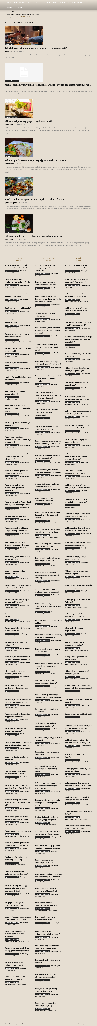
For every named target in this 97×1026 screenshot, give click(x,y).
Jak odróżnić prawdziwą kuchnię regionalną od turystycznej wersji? (48, 666)
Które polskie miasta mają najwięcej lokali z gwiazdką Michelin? (46, 768)
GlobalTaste (24, 719)
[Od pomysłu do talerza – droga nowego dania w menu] (48, 223)
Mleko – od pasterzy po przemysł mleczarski (28, 121)
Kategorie (32, 3)
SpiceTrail (54, 851)
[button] (89, 3)
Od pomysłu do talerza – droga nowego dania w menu (33, 236)
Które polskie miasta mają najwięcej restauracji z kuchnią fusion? (17, 408)
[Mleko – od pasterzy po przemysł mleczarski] (48, 108)
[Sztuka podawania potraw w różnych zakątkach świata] (48, 186)
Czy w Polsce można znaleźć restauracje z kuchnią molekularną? (46, 412)
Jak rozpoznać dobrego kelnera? (18, 831)
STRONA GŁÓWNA (24, 17)
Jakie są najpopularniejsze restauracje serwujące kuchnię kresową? (47, 575)
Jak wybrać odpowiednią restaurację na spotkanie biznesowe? (15, 933)
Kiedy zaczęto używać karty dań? (78, 714)
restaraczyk (8, 51)
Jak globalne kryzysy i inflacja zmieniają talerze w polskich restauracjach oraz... (48, 84)
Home (8, 3)
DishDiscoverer (9, 88)
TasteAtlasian (24, 285)
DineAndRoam (25, 271)
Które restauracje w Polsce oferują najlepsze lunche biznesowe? (45, 267)
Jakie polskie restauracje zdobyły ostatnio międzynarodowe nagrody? (48, 378)
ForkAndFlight (24, 428)
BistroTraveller (85, 576)
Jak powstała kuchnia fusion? (17, 516)
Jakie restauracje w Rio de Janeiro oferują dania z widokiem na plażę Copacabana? (48, 299)
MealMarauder (25, 325)
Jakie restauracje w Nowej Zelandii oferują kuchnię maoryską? (15, 487)
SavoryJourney (9, 239)
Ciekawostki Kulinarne (11, 81)
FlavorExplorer (25, 777)
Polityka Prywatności (71, 3)
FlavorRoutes (9, 124)
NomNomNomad (10, 416)
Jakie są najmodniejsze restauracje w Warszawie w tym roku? (48, 606)
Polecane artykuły (82, 1024)
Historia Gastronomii (11, 117)
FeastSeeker (24, 299)
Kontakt (22, 8)
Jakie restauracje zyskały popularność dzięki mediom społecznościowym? (76, 456)
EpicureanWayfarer (11, 203)
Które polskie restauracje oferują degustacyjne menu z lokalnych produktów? (78, 339)
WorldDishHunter (10, 621)
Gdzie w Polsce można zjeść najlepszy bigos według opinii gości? (46, 347)
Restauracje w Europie (11, 156)
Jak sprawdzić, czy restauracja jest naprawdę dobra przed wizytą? (47, 802)
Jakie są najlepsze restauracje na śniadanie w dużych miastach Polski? (48, 515)
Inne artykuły (9, 44)
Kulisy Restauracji (10, 232)
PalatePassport (55, 319)
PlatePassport (9, 163)
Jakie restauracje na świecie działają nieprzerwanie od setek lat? (17, 802)
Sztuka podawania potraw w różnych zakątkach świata (34, 199)
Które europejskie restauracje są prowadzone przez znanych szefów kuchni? (48, 785)
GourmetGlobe (25, 894)
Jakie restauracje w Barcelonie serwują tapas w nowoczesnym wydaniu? (47, 330)
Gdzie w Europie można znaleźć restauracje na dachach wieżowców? (17, 456)
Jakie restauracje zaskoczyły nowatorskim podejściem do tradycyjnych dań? (16, 888)
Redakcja (11, 8)
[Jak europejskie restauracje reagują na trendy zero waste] (48, 147)
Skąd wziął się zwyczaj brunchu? (18, 308)
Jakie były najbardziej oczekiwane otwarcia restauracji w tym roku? (18, 439)
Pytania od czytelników (12, 271)
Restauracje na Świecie (12, 195)
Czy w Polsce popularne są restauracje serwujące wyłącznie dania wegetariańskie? (48, 395)
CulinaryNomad (25, 311)
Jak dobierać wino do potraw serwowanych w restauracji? (36, 48)
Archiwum (19, 3)
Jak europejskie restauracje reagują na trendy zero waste (35, 160)
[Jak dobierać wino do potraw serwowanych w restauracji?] (48, 35)
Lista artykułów (49, 3)
